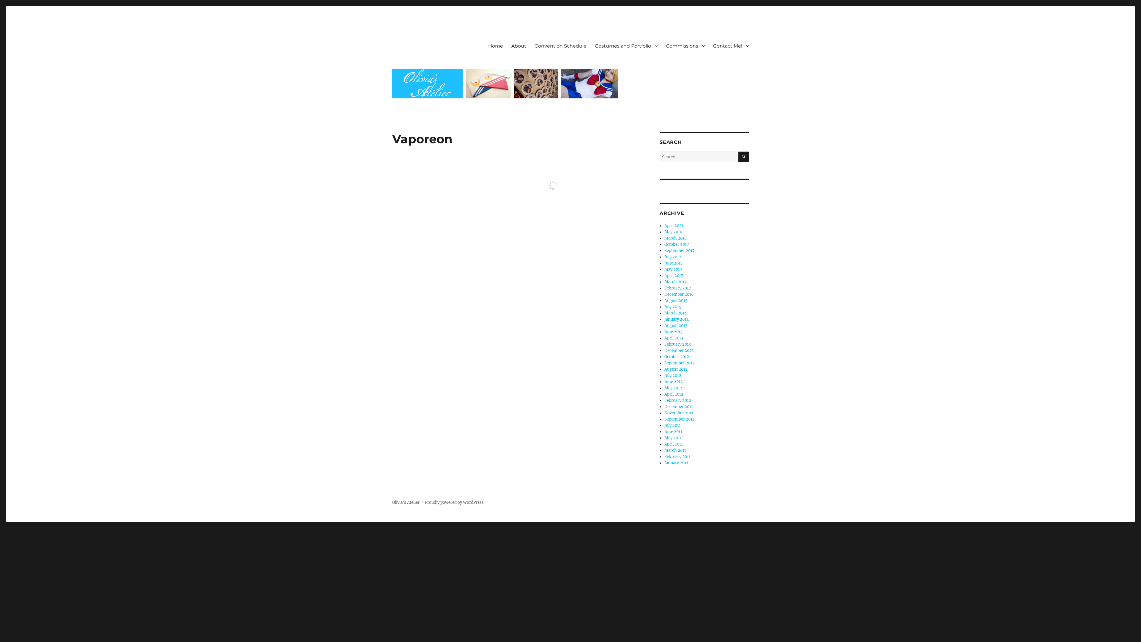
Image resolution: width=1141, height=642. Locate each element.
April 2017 (673, 275)
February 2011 (677, 456)
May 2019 (673, 232)
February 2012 (677, 400)
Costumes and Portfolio (623, 46)
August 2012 (676, 369)
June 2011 (673, 431)
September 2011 (679, 419)
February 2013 (677, 344)
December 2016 (679, 294)
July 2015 (672, 306)
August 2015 (676, 300)
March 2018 (675, 238)
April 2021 (673, 225)
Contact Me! (727, 46)
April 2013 (673, 338)
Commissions (682, 46)
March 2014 (675, 313)
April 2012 (673, 394)
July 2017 (672, 256)
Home (495, 46)
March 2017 (675, 281)
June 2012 (673, 381)
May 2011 (673, 437)
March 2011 (675, 450)
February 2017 (677, 288)
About (518, 46)
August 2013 (675, 325)
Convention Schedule (561, 46)
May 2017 (673, 269)
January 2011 (676, 462)
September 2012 (679, 363)
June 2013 (673, 331)
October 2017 (676, 244)
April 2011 (673, 444)
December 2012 (679, 350)
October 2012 (676, 356)
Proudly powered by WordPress (454, 502)
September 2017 (679, 250)
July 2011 (672, 425)
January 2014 (676, 319)
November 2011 (678, 413)
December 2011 (678, 406)
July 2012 (672, 375)
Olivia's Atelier (406, 502)
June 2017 (673, 263)
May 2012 (673, 388)
